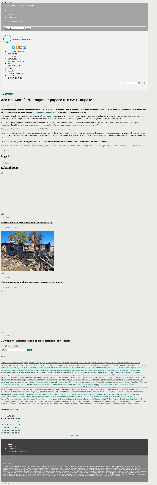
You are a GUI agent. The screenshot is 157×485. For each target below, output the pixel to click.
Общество (12, 56)
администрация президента (82, 375)
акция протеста (141, 375)
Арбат (145, 387)
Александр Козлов (74, 377)
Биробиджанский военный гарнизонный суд (107, 401)
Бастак (60, 394)
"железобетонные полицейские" (63, 363)
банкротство (36, 394)
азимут (109, 375)
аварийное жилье (87, 367)
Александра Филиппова (26, 380)
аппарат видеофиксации (114, 387)
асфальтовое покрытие (16, 392)
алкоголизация (119, 380)
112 (39, 365)
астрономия (137, 389)
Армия (47, 389)
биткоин (48, 404)
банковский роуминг (23, 394)
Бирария (98, 399)
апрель (127, 387)
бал (88, 392)
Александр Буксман (8, 377)
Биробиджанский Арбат (81, 401)
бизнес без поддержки (50, 399)
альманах (20, 382)
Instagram (18, 367)
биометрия (79, 399)
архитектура (120, 389)
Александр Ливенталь (107, 377)
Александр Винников (24, 377)
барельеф (45, 394)
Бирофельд (40, 404)
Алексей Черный (88, 380)
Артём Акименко (81, 389)
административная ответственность (37, 375)
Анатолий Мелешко (81, 382)
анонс (69, 384)
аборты (61, 367)
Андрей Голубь (135, 382)
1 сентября (32, 365)
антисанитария (128, 384)
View (2, 214)
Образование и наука (17, 61)
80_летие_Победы (118, 365)
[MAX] (24, 47)
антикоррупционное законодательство (106, 384)
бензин (69, 396)
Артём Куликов (94, 389)
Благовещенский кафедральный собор (126, 404)
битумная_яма (68, 404)
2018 (43, 365)
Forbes (11, 367)
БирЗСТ (105, 399)
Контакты (12, 17)
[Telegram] (13, 47)
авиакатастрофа (62, 370)
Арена (3, 389)
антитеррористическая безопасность (15, 387)
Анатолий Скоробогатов (98, 382)
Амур (26, 382)
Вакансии (12, 14)
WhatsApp (37, 367)
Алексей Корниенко (43, 380)
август (37, 370)
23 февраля (49, 365)
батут (74, 394)
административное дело (61, 375)
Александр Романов (124, 377)
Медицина (12, 59)
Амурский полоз (56, 382)
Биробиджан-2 (136, 399)
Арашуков (139, 387)
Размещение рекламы (17, 21)
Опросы (11, 75)
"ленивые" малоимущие (85, 363)
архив (112, 389)
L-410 (24, 367)
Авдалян (43, 370)
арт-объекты (64, 389)
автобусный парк (43, 372)
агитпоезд (114, 372)
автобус (105, 370)
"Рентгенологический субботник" (126, 363)
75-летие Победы (74, 365)
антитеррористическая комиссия (43, 387)
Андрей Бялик (123, 382)
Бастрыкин (67, 394)
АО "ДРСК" (91, 387)
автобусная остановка (116, 370)
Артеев (72, 389)
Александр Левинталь (89, 377)
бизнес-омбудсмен (67, 399)
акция (132, 375)
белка (63, 396)
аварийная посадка (72, 367)
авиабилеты (51, 370)
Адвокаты (136, 372)
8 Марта (85, 365)
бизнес (38, 399)
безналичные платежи (121, 394)
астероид (129, 389)
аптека (132, 387)
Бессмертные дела (112, 396)
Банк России (112, 392)
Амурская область (42, 382)
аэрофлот (83, 392)
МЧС (7, 163)
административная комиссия (12, 375)
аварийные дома (100, 367)
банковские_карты (8, 394)
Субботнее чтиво (15, 78)
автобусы (54, 372)
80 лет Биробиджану (102, 365)
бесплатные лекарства (96, 396)
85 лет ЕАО (130, 365)
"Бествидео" (22, 363)
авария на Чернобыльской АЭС (22, 370)
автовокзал (62, 372)
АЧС (69, 392)
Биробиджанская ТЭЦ (63, 401)
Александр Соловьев (140, 377)
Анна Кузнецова (26, 384)
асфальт (4, 392)
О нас (10, 11)
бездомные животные (103, 394)
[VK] (20, 47)
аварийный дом (113, 367)
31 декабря (58, 365)
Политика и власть (16, 51)
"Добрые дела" (44, 363)
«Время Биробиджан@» (42, 112)
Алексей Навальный (58, 380)
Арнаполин (54, 389)
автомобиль (89, 372)
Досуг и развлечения (16, 73)
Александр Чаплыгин (9, 380)
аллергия (13, 382)
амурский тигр (68, 382)
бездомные (89, 394)
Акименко (119, 375)
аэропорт (75, 392)
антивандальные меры (81, 384)
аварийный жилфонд (128, 367)
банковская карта (137, 392)
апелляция (100, 387)
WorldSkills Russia (51, 367)
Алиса (111, 380)
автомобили (79, 372)
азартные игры (100, 375)
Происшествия (14, 66)
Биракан (91, 399)
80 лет (91, 365)
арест (31, 389)
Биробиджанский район (25, 404)
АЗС (113, 375)
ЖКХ (9, 63)
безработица (55, 396)
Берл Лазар (82, 396)
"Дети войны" (32, 363)
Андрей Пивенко (13, 384)
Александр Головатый (40, 377)
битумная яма (57, 404)
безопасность (16, 396)
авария (7, 370)
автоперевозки (100, 372)
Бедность (81, 394)
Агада (108, 372)
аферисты (43, 392)
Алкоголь (129, 380)
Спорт (10, 71)
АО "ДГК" (83, 387)
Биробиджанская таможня (44, 401)
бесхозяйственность (9, 399)
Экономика (13, 54)
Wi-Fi (43, 367)
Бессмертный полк (127, 396)
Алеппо (98, 380)
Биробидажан (114, 399)
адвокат (128, 372)
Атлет (28, 392)
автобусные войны (132, 370)
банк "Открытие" (100, 392)
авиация (98, 370)
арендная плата (23, 389)
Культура (12, 68)
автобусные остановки (9, 372)
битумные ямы (94, 404)
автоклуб (70, 372)
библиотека (30, 399)
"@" (2, 363)
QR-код (30, 367)
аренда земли (11, 389)
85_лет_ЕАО (139, 365)
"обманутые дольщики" (104, 363)
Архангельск (105, 389)
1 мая (26, 365)
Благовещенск (105, 404)
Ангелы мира (113, 382)
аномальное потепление (42, 384)
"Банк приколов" (10, 363)
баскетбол (53, 394)
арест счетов (39, 389)
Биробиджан (125, 399)
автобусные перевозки (27, 372)
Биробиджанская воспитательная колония (17, 401)
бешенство (21, 399)
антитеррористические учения (68, 387)
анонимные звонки (59, 384)
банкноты (126, 392)
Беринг (75, 396)
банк (92, 392)
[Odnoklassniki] (17, 47)
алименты (105, 380)
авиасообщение (88, 370)
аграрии (122, 372)
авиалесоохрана (75, 370)
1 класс (21, 365)
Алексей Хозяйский (73, 380)
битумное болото (81, 404)
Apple (6, 367)
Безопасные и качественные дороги (36, 396)
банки (119, 392)
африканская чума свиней (58, 392)
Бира (86, 399)
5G (66, 365)
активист (126, 375)
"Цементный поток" (8, 365)
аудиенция (34, 392)
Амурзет (32, 382)
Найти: (3, 350)
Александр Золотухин (58, 377)
